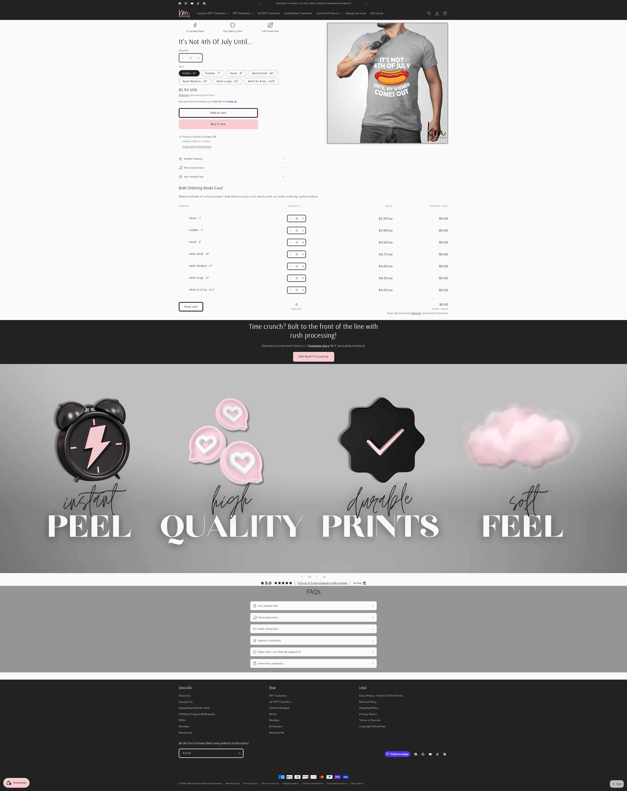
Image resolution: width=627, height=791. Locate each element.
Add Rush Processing (313, 356)
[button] (213, 13)
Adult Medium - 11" (195, 81)
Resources (185, 732)
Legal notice (356, 783)
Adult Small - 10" (263, 73)
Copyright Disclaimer (372, 726)
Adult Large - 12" (228, 81)
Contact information (312, 783)
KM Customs (194, 783)
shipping (416, 313)
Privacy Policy (368, 714)
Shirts (273, 714)
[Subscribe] (239, 753)
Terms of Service (370, 720)
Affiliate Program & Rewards (197, 714)
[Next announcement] (366, 3)
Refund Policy (368, 701)
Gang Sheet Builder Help (194, 707)
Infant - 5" (189, 73)
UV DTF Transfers (280, 701)
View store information (197, 146)
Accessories (276, 732)
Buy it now (218, 124)
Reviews (184, 726)
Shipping (184, 95)
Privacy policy (250, 783)
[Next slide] (317, 576)
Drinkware (275, 726)
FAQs (182, 720)
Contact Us (186, 701)
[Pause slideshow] (325, 576)
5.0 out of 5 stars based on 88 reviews (322, 583)
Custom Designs (279, 707)
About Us (184, 695)
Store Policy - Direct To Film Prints (381, 695)
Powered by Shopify (212, 783)
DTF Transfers (278, 695)
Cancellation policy (337, 783)
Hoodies (274, 720)
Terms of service (270, 783)
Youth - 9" (236, 73)
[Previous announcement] (260, 3)
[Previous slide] (301, 576)
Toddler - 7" (212, 73)
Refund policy (233, 783)
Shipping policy (290, 783)
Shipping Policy (369, 707)
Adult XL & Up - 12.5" (261, 81)
